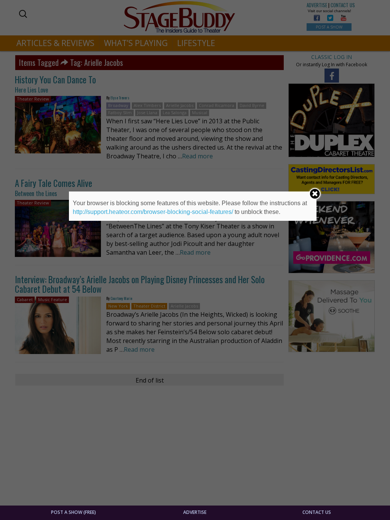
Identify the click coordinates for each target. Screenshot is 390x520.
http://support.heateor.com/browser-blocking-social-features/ (153, 212)
